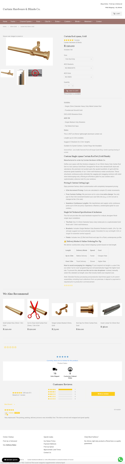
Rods (38, 21)
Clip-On (48, 21)
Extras (57, 21)
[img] (9, 410)
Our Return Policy (49, 441)
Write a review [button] (103, 394)
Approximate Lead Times (52, 450)
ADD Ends (67, 73)
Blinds (77, 21)
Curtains (67, 21)
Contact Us (47, 452)
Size (65, 55)
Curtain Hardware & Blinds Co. (21, 9)
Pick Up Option (49, 447)
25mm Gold (13, 26)
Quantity (67, 82)
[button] (69, 40)
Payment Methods (50, 444)
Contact (99, 21)
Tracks (12, 21)
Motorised (88, 21)
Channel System (26, 21)
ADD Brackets (69, 64)
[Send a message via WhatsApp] (120, 459)
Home (5, 21)
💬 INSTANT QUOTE (10, 460)
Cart (118, 13)
